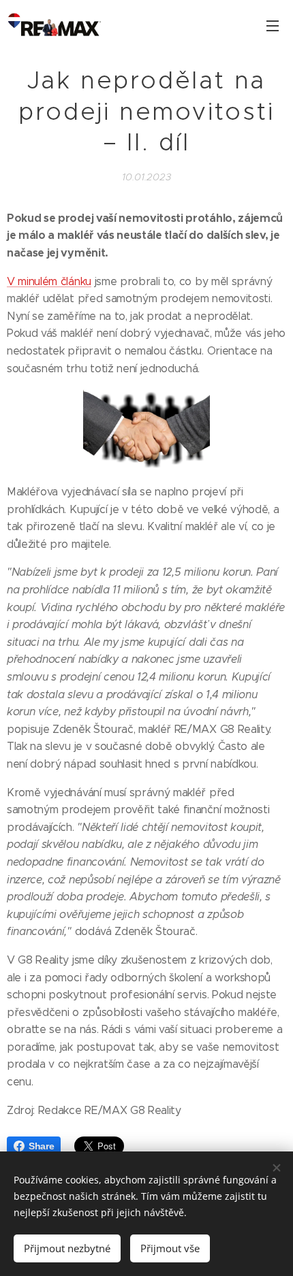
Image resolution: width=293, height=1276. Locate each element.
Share (41, 1146)
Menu (272, 25)
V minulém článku (49, 281)
